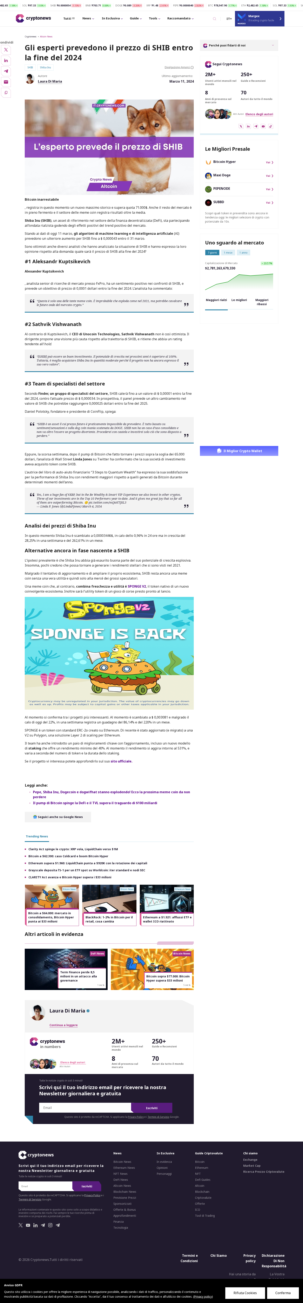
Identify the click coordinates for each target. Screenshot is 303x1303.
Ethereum (201, 1167)
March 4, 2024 (92, 506)
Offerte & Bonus (124, 1209)
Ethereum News (124, 1167)
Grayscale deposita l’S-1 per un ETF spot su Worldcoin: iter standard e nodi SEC (86, 870)
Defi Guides (202, 1179)
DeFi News (120, 1179)
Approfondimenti (124, 1215)
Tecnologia (120, 1227)
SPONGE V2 (137, 586)
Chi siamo (250, 1153)
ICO (197, 1209)
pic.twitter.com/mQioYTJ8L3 (107, 502)
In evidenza (164, 1161)
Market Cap (252, 1165)
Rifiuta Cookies (245, 1293)
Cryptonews (30, 36)
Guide (134, 18)
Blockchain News (124, 1191)
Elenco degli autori (259, 114)
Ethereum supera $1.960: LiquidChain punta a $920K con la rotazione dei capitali (87, 863)
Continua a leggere (63, 1025)
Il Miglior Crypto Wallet (242, 451)
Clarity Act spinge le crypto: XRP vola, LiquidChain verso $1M (73, 849)
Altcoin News (46, 36)
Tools (153, 18)
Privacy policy (249, 1258)
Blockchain (202, 1191)
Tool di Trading (205, 1215)
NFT (198, 1173)
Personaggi (164, 1173)
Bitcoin (199, 1161)
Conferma (283, 1293)
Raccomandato (179, 18)
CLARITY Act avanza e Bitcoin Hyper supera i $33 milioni (69, 877)
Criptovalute (203, 1197)
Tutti (67, 18)
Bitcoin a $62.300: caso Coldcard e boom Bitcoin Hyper (68, 856)
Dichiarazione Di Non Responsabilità (274, 1260)
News (86, 18)
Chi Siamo (218, 1255)
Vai (268, 162)
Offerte (200, 1203)
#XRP (71, 495)
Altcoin (199, 1185)
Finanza (118, 1221)
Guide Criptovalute (209, 1153)
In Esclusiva (111, 18)
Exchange (250, 1159)
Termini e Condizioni (189, 1258)
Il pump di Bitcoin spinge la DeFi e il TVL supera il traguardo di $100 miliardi (95, 803)
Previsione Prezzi (124, 1197)
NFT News (120, 1173)
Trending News (37, 836)
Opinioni (162, 1167)
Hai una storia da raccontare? (242, 1277)
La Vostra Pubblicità (276, 1277)
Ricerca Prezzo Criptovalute (263, 1171)
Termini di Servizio (158, 1117)
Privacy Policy (136, 1117)
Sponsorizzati (122, 1203)
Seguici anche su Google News (60, 817)
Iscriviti (151, 1108)
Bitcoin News (122, 1161)
